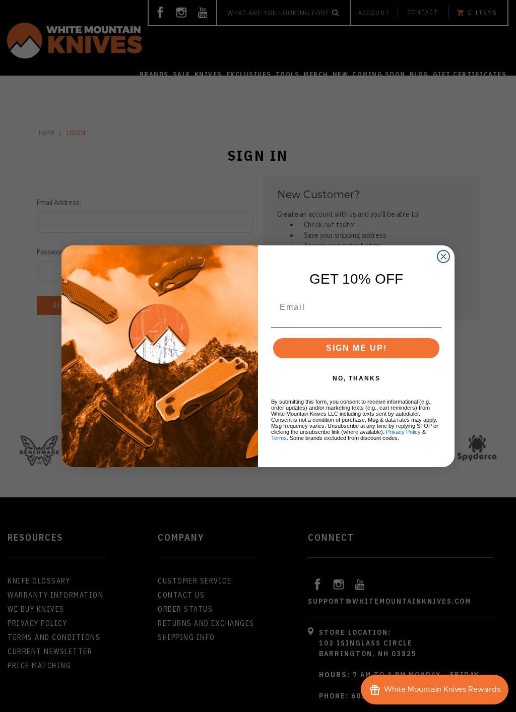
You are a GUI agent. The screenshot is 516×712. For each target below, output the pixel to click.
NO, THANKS (356, 378)
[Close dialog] (443, 256)
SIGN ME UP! (356, 348)
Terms (279, 438)
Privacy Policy (403, 432)
